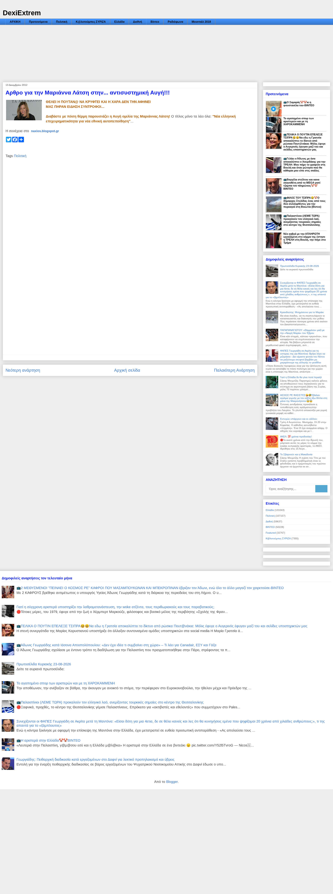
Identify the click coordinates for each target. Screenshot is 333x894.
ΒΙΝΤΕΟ (270, 527)
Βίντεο (155, 21)
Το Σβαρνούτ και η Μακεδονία (296, 454)
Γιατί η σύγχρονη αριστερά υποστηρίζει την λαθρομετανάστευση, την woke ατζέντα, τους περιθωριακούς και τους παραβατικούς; (115, 607)
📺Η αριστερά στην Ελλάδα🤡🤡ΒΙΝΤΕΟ (48, 740)
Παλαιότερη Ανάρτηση (234, 370)
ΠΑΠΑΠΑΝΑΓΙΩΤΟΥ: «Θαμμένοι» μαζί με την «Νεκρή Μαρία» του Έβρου (302, 331)
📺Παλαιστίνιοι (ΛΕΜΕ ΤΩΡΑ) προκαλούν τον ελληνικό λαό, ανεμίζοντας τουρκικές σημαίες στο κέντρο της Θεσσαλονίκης (302, 220)
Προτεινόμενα (38, 21)
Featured (271, 532)
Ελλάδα (119, 21)
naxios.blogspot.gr (45, 131)
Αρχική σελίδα (127, 370)
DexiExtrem (22, 13)
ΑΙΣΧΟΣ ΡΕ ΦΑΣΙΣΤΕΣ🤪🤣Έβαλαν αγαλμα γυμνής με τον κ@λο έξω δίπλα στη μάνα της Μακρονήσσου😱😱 (303, 398)
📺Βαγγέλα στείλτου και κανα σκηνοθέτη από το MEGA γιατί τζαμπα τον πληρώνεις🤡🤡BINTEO (301, 184)
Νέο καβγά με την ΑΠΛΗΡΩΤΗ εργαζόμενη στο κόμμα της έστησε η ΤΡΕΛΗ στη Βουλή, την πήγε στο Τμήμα (304, 238)
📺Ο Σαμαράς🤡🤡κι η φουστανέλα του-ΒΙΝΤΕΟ (298, 104)
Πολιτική (61, 21)
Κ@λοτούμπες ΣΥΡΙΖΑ (91, 21)
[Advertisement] (166, 51)
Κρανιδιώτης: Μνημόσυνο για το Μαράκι (302, 312)
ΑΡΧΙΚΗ (15, 21)
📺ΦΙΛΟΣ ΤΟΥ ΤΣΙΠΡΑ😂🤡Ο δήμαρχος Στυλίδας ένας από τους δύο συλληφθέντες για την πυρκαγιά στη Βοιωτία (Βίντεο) (304, 202)
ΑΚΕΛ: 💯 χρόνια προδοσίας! (296, 436)
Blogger (172, 782)
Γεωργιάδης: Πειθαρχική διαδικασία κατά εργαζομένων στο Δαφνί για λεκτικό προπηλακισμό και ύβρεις (95, 759)
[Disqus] (130, 213)
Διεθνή (137, 21)
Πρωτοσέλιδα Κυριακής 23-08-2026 (299, 266)
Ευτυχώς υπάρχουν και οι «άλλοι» (298, 418)
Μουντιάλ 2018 (201, 21)
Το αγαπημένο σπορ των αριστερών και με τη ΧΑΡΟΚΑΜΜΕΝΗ (298, 121)
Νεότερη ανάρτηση (23, 370)
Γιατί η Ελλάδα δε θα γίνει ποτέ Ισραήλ (301, 377)
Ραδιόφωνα (175, 21)
